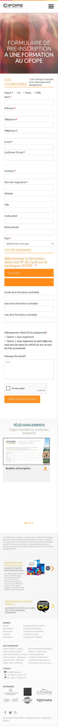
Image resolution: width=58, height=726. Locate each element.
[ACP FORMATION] (27, 695)
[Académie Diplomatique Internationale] (11, 695)
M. (19, 92)
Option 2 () (28, 345)
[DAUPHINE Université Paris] (44, 695)
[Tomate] (44, 703)
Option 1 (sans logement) (20, 336)
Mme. (28, 92)
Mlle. (38, 92)
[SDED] (27, 703)
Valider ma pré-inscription (22, 399)
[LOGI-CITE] (11, 703)
